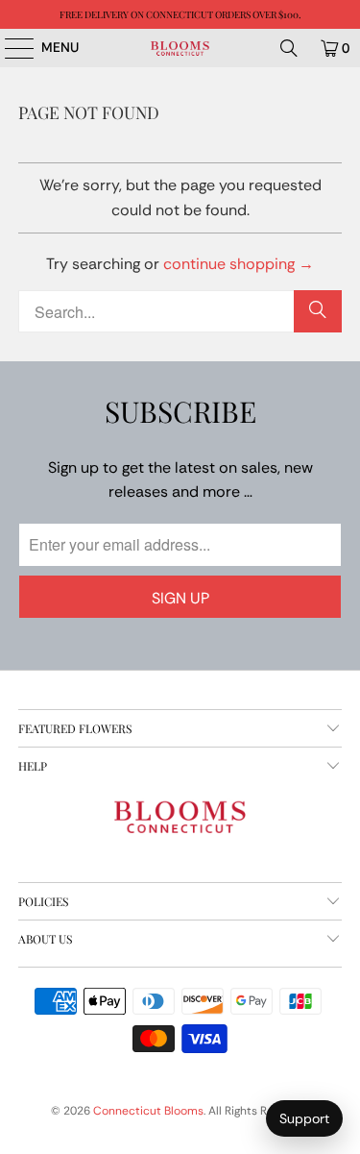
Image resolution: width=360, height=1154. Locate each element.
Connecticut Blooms (148, 1110)
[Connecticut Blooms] (180, 48)
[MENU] (10, 48)
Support (304, 1118)
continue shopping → (238, 264)
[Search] (289, 48)
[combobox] (179, 311)
